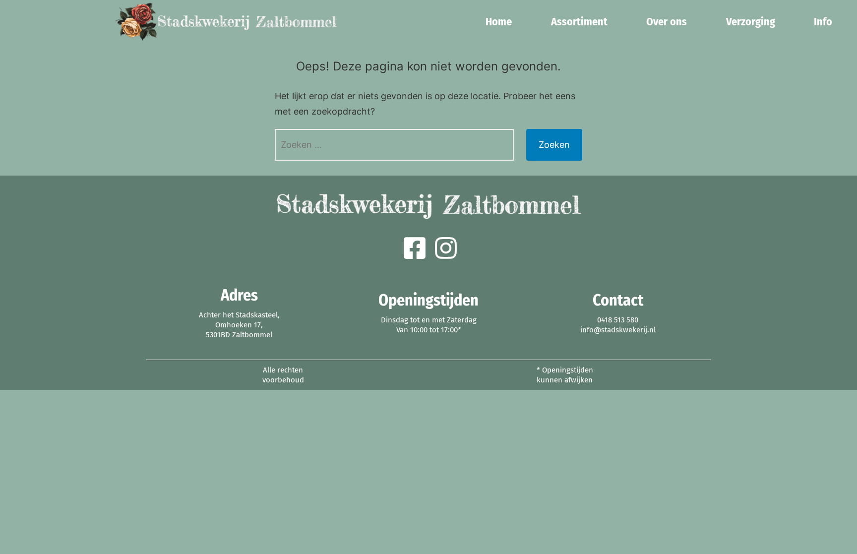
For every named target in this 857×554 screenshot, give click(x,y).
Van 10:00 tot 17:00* (428, 329)
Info (823, 21)
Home (499, 21)
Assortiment (579, 21)
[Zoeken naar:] (394, 145)
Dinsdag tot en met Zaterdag (429, 319)
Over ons (667, 21)
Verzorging (750, 21)
